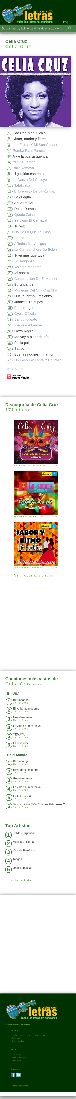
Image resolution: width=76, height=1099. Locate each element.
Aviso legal (16, 1055)
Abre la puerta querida (30, 156)
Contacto (16, 1038)
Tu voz (19, 226)
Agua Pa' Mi (23, 203)
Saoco (19, 348)
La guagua (22, 197)
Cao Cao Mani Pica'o (29, 133)
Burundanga (23, 284)
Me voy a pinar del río (31, 337)
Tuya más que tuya (29, 255)
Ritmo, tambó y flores (29, 139)
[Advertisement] (38, 624)
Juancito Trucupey (28, 302)
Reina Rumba (25, 209)
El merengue (24, 308)
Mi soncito (22, 273)
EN (70, 22)
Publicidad (16, 1060)
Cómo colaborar (19, 1041)
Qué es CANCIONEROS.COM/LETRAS (29, 1035)
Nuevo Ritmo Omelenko (33, 296)
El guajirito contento (28, 174)
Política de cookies (20, 1057)
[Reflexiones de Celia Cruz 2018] (38, 489)
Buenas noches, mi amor (34, 354)
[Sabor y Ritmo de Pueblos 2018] (38, 540)
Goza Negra (23, 331)
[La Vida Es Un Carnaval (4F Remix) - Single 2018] (38, 441)
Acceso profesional (20, 1086)
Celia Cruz (18, 46)
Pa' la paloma (25, 343)
